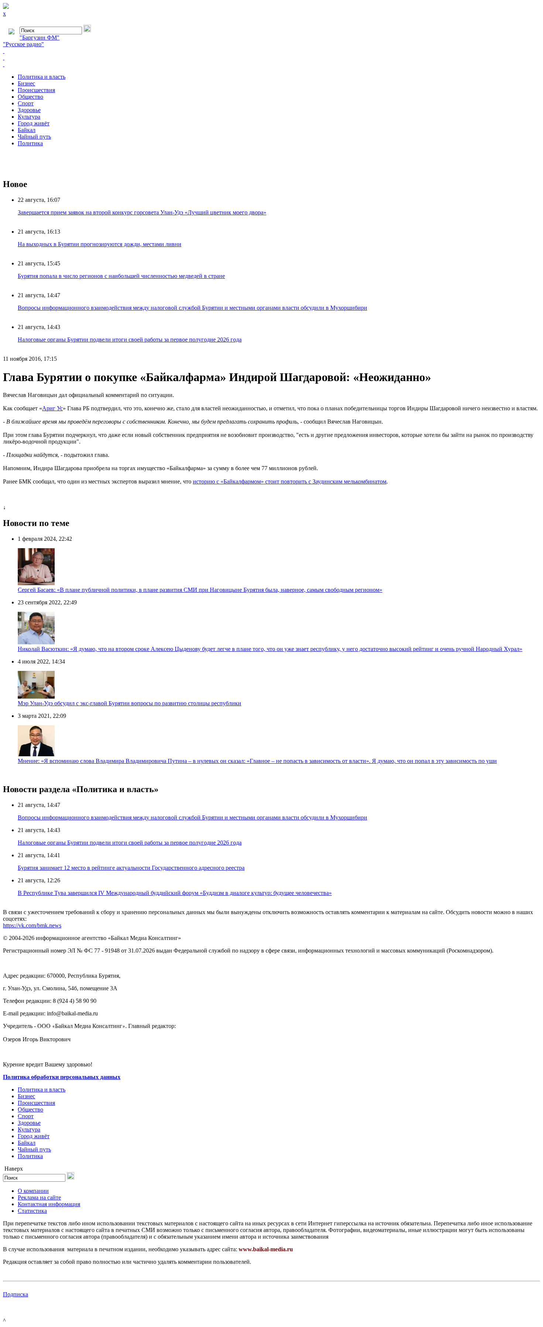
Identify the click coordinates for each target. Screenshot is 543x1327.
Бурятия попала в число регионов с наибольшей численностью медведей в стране (121, 276)
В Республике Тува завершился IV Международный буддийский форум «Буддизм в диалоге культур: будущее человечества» (175, 893)
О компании (33, 1191)
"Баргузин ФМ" (39, 37)
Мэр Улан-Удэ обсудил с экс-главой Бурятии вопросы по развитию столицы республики (129, 703)
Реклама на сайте (39, 1197)
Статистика (32, 1211)
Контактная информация (49, 1204)
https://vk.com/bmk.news (32, 925)
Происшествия (36, 90)
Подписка (15, 1294)
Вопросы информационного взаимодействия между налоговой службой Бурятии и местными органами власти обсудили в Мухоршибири (192, 308)
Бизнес (26, 83)
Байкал (26, 130)
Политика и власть (41, 77)
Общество (30, 97)
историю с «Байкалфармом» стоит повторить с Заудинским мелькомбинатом (289, 481)
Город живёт (33, 123)
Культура (29, 116)
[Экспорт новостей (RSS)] (271, 57)
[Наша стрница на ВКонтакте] (271, 51)
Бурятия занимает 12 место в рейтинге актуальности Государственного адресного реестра (131, 868)
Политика (30, 143)
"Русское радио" (23, 44)
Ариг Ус (52, 408)
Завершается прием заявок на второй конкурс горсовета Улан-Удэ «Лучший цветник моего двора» (142, 212)
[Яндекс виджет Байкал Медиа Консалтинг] (271, 64)
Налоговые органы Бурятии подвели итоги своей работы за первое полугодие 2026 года (130, 339)
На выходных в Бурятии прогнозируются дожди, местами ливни (99, 244)
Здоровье (29, 110)
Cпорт (26, 103)
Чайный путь (34, 136)
